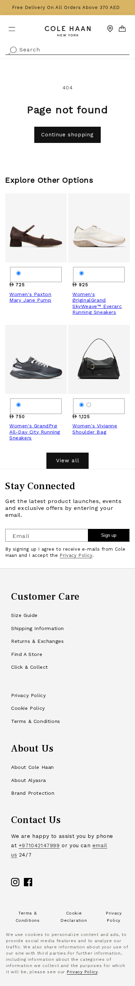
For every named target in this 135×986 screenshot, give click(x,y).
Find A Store (26, 654)
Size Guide (24, 615)
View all (67, 460)
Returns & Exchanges (37, 641)
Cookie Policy (28, 708)
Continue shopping (67, 135)
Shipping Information (37, 628)
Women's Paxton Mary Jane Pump (30, 297)
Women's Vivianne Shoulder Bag (94, 429)
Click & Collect (29, 667)
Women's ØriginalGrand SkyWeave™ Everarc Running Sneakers (97, 303)
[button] (7, 26)
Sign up (108, 535)
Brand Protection (33, 793)
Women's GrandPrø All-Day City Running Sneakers (34, 432)
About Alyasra (28, 780)
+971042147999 (39, 845)
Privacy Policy (76, 555)
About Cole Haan (32, 767)
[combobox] (67, 49)
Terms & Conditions (35, 721)
